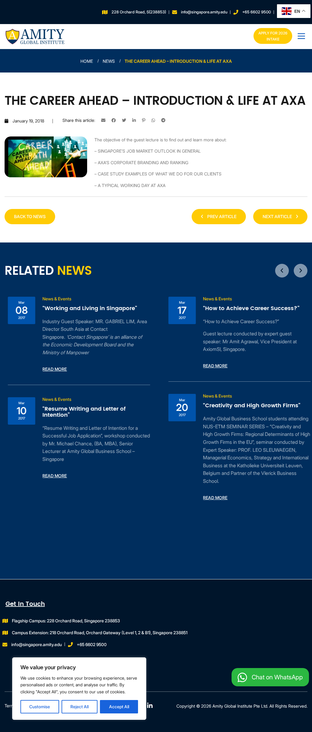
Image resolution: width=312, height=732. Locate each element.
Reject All (79, 706)
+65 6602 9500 (256, 11)
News (109, 61)
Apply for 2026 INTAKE (272, 36)
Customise (39, 706)
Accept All (119, 706)
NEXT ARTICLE (278, 216)
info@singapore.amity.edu (204, 11)
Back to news (30, 216)
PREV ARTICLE (221, 216)
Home (86, 61)
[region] (79, 688)
